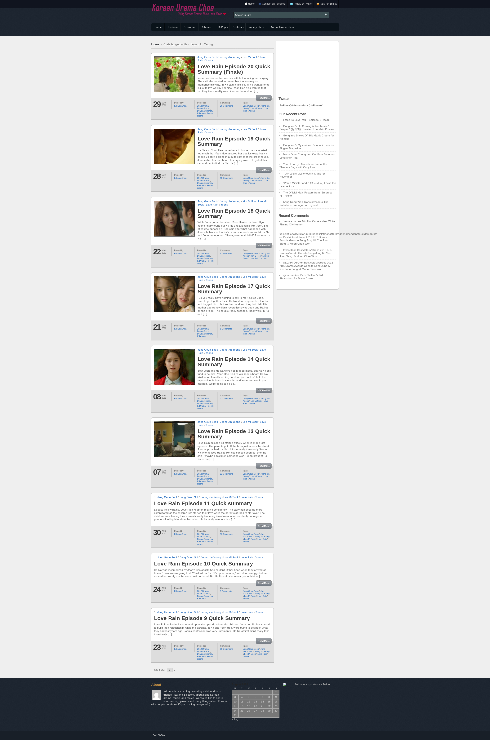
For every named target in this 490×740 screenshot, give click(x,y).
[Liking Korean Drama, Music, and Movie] (189, 9)
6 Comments (226, 253)
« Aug (235, 719)
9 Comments (226, 591)
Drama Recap (203, 108)
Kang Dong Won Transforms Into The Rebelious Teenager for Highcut (303, 203)
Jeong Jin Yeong (230, 57)
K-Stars (236, 27)
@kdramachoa (298, 105)
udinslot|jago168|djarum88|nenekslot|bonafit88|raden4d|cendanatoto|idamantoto (328, 233)
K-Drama (188, 27)
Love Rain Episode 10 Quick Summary (203, 564)
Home (251, 3)
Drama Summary (205, 111)
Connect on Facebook (274, 3)
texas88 (288, 249)
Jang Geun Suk (189, 497)
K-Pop (220, 27)
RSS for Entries (328, 3)
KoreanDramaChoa (282, 27)
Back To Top (158, 735)
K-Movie (205, 27)
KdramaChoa (180, 106)
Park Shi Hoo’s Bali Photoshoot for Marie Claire (301, 277)
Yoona (209, 60)
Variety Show (256, 27)
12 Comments (226, 474)
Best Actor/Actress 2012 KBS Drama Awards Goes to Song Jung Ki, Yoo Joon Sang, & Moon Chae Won (303, 240)
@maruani (289, 275)
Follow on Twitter (303, 3)
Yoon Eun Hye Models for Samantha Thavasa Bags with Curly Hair (303, 165)
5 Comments (226, 329)
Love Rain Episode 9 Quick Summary (202, 618)
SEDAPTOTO (291, 262)
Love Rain (212, 204)
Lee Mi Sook (250, 57)
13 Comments (226, 398)
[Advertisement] (307, 68)
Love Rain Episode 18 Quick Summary (234, 213)
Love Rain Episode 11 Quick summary (203, 503)
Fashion (173, 27)
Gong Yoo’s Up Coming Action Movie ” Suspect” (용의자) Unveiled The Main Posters (306, 128)
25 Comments (226, 106)
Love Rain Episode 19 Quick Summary (234, 141)
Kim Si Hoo (249, 201)
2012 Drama (203, 106)
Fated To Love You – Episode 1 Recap (306, 119)
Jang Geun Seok (208, 57)
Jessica (287, 221)
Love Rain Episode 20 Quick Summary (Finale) (234, 69)
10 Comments (226, 178)
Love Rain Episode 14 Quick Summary (234, 361)
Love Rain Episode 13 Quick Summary (234, 434)
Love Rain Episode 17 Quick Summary (234, 289)
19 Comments (226, 649)
